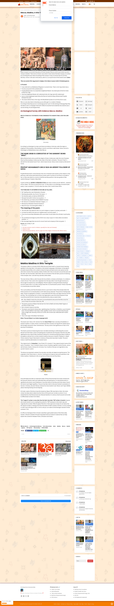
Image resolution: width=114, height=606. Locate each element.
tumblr (89, 108)
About (58, 604)
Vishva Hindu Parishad (56, 593)
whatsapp (90, 101)
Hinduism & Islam (26, 229)
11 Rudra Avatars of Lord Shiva (84, 158)
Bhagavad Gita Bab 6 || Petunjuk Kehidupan (83, 359)
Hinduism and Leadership (82, 242)
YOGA (78, 264)
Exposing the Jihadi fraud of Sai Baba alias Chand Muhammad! (88, 414)
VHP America (54, 597)
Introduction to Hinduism (82, 248)
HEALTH (83, 4)
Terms (85, 604)
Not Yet (56, 17)
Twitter (36, 430)
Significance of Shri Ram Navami (89, 319)
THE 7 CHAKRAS (80, 257)
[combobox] (51, 13)
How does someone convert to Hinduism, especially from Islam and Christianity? (39, 227)
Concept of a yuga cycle (83, 184)
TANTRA (78, 255)
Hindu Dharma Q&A (81, 235)
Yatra (86, 264)
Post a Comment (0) (46, 501)
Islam (54, 426)
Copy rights (76, 604)
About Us (21, 1)
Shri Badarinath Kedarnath (81, 597)
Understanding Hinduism (82, 259)
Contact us (27, 1)
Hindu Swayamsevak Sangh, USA (82, 593)
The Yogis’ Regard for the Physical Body (88, 301)
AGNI (78, 218)
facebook (81, 101)
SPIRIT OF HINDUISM (84, 253)
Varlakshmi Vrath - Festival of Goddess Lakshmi (85, 176)
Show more (68, 441)
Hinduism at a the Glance (79, 452)
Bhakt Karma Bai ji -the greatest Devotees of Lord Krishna (85, 167)
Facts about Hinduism (81, 224)
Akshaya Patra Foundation (81, 589)
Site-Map (81, 604)
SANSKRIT (88, 251)
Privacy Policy (34, 1)
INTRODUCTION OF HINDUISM (82, 246)
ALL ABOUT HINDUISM (84, 218)
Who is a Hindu (84, 262)
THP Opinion (29, 427)
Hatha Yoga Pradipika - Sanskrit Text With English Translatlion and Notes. (88, 284)
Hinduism (88, 235)
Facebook (30, 430)
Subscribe (66, 17)
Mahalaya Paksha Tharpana (78, 319)
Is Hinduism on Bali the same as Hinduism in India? (80, 435)
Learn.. (10, 601)
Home (22, 10)
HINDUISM (32, 4)
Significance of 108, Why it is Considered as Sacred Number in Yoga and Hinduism (80, 284)
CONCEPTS (38, 4)
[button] (94, 4)
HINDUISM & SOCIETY (81, 229)
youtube (81, 111)
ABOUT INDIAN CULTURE (81, 216)
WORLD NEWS (27, 10)
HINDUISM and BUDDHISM (82, 231)
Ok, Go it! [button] (4, 603)
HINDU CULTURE (89, 227)
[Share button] (48, 430)
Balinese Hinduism (80, 220)
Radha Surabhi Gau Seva (80, 591)
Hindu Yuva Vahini (55, 589)
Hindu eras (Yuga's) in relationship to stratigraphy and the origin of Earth (45, 454)
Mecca (63, 426)
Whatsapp (43, 430)
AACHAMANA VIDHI (79, 333)
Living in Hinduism (80, 251)
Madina (59, 426)
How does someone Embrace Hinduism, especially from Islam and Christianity (89, 455)
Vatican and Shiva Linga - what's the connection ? (61, 453)
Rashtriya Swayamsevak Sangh (58, 595)
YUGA (82, 264)
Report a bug (91, 604)
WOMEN (78, 262)
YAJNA (90, 262)
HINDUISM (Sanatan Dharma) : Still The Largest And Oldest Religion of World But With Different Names (44, 230)
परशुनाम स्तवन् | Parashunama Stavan (79, 544)
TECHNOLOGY (84, 255)
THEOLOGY (87, 257)
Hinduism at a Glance (81, 244)
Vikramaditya (37, 427)
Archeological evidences (36, 426)
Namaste (87, 332)
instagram (90, 104)
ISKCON (76, 595)
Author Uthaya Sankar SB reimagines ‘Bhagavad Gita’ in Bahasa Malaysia (80, 414)
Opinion (23, 427)
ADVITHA (89, 216)
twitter (81, 104)
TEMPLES (90, 255)
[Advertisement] (53, 23)
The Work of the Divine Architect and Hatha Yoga (80, 301)
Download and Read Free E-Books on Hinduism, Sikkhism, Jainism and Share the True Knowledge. (84, 126)
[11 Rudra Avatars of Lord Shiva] (84, 143)
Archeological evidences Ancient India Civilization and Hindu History (28, 468)
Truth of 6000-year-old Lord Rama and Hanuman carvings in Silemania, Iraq (88, 546)
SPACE (78, 253)
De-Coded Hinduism (81, 222)
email (90, 111)
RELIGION (78, 4)
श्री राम (78, 266)
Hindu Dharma (80, 233)
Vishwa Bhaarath (55, 591)
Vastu (90, 259)
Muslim (68, 426)
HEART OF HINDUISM (80, 227)
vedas (90, 264)
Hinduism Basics (80, 238)
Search (90, 560)
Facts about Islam (47, 426)
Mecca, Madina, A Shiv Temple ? (28, 452)
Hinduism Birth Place (81, 240)
